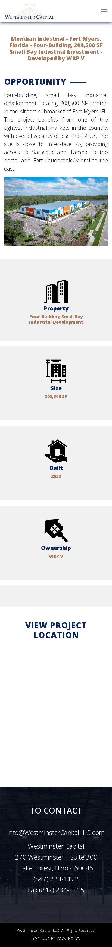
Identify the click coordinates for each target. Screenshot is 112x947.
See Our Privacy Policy (56, 938)
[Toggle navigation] (104, 12)
